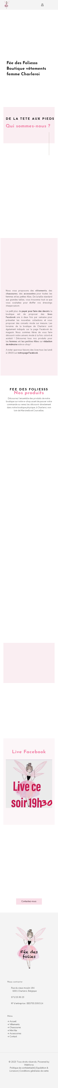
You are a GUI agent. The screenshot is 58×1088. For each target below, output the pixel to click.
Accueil (13, 1021)
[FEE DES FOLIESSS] (6, 5)
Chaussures (15, 1027)
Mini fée (13, 1030)
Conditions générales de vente (34, 1071)
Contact (13, 1036)
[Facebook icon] (29, 1076)
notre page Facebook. (28, 353)
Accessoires (15, 1033)
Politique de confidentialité (22, 1068)
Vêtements (15, 1024)
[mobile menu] (53, 4)
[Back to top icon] (29, 1058)
